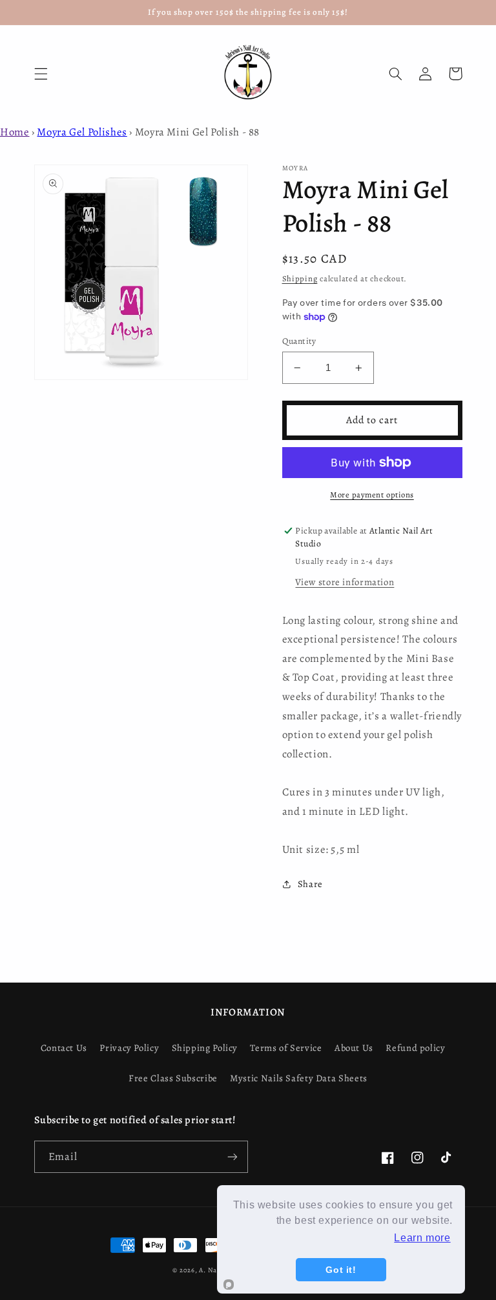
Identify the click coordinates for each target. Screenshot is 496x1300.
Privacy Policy (129, 1047)
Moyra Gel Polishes (82, 132)
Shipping (300, 278)
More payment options (372, 494)
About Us (354, 1047)
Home (15, 132)
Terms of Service (286, 1047)
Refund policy (415, 1047)
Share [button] (310, 883)
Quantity (299, 341)
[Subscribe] (232, 1156)
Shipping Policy (205, 1047)
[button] (41, 73)
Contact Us (64, 1047)
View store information (344, 581)
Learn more (422, 1237)
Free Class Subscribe (173, 1078)
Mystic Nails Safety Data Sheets (298, 1078)
